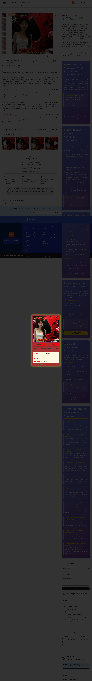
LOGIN (53, 345)
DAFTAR (39, 345)
